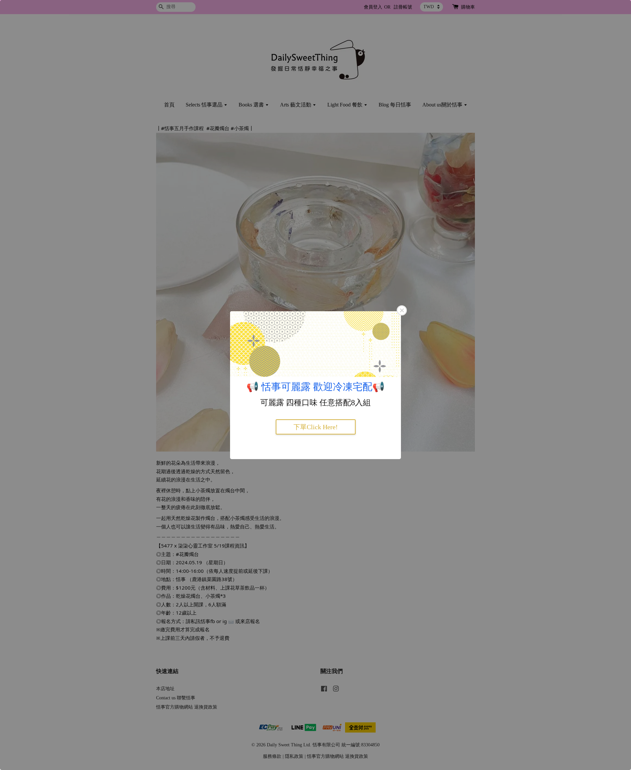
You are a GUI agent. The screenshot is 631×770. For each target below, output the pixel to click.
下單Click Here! (315, 427)
